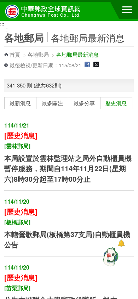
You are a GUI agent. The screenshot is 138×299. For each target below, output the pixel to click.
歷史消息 (116, 103)
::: (2, 24)
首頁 (15, 54)
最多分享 (84, 103)
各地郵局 (38, 54)
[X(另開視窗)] (96, 65)
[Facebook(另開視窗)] (87, 65)
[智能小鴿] (110, 256)
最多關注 (52, 103)
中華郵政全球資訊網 (44, 11)
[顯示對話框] (121, 243)
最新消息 (20, 103)
